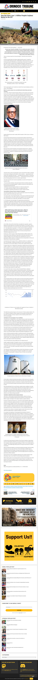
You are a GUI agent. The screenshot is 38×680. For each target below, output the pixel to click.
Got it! (31, 678)
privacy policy (20, 612)
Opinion (9, 13)
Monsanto (9, 487)
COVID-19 (26, 486)
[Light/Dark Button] (15, 10)
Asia (1, 13)
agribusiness (8, 486)
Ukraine (21, 487)
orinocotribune (16, 476)
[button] (12, 11)
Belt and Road (20, 486)
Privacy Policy (27, 678)
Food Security (31, 486)
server (25, 669)
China (24, 486)
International (5, 13)
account (8, 670)
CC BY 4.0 (30, 676)
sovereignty (13, 487)
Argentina (15, 486)
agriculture (12, 486)
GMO (4, 487)
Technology (18, 487)
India (7, 487)
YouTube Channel (23, 11)
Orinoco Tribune (29, 675)
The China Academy (7, 470)
